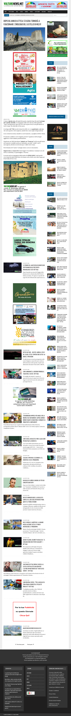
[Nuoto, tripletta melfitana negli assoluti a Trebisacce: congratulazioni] (51, 269)
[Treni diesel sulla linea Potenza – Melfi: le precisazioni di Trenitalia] (51, 209)
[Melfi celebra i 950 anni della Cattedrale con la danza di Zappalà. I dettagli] (51, 427)
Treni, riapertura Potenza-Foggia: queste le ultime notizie (62, 234)
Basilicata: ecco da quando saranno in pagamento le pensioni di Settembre (62, 89)
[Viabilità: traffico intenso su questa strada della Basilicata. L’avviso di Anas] (51, 368)
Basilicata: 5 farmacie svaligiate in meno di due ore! (61, 161)
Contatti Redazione (53, 697)
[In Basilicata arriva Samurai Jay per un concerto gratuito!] (13, 487)
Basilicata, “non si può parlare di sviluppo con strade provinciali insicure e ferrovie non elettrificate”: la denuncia (62, 80)
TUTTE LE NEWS (11, 11)
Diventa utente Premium (55, 700)
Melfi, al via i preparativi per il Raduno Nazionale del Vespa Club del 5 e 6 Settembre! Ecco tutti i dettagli (62, 70)
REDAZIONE (44, 11)
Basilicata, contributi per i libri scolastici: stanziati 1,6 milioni (62, 184)
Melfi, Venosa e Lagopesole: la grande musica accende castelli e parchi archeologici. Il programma (33, 524)
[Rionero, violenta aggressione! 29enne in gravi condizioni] (51, 178)
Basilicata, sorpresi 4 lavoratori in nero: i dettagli (61, 450)
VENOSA (31, 11)
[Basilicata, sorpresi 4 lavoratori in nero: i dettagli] (51, 451)
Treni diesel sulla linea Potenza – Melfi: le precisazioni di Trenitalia (61, 207)
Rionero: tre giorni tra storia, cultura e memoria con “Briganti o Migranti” (62, 169)
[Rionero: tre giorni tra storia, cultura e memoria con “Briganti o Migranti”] (51, 170)
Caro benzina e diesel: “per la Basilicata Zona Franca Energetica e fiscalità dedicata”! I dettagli (34, 584)
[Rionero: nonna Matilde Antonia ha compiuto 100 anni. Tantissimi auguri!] (51, 384)
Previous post (20, 644)
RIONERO (26, 11)
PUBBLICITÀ (50, 11)
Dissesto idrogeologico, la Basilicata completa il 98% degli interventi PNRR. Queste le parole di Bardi (33, 500)
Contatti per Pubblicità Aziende (56, 687)
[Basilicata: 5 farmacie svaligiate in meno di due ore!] (51, 162)
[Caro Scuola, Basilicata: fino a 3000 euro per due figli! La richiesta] (13, 445)
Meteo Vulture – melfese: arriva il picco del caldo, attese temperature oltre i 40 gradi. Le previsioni (34, 354)
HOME (5, 11)
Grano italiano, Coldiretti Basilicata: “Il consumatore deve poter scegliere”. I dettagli (34, 542)
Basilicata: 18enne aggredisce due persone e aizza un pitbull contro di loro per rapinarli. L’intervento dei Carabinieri (62, 250)
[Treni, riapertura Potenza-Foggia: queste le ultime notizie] (51, 235)
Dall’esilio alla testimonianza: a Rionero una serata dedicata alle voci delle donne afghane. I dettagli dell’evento (62, 328)
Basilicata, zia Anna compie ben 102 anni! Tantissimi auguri (62, 241)
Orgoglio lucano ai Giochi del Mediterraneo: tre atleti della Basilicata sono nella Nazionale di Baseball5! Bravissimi (62, 349)
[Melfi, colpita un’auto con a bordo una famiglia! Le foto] (51, 201)
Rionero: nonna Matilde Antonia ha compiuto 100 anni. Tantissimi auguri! (61, 383)
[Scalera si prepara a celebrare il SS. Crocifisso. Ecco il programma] (13, 464)
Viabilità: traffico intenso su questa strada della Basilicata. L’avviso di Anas (62, 367)
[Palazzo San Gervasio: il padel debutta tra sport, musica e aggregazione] (51, 277)
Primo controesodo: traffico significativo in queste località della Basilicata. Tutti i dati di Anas (61, 339)
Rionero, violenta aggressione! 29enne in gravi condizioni (61, 176)
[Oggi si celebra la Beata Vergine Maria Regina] (51, 468)
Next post (29, 644)
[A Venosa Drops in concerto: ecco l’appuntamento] (51, 444)
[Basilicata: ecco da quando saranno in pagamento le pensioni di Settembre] (51, 90)
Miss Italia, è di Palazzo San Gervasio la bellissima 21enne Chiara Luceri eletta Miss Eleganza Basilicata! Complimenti (62, 225)
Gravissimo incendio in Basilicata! (32, 628)
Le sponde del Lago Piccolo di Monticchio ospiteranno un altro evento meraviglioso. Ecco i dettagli (34, 267)
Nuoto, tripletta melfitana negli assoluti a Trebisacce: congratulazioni (62, 268)
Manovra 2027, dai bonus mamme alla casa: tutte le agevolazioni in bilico (62, 300)
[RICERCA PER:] (60, 15)
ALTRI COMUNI (37, 11)
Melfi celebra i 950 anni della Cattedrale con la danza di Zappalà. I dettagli (62, 426)
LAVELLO (21, 11)
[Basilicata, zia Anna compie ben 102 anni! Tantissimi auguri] (51, 243)
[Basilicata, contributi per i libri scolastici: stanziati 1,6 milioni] (51, 185)
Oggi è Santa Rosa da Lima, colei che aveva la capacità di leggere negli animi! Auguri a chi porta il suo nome (62, 409)
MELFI (17, 11)
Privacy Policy (52, 694)
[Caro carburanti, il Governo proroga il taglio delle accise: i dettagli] (13, 378)
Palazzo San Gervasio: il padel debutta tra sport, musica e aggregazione (61, 276)
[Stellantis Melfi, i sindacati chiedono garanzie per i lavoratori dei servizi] (51, 285)
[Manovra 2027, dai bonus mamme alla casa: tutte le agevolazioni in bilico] (51, 301)
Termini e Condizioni (54, 690)
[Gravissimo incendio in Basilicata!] (13, 634)
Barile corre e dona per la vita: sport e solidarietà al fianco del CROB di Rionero (62, 418)
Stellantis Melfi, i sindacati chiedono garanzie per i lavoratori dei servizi (62, 283)
